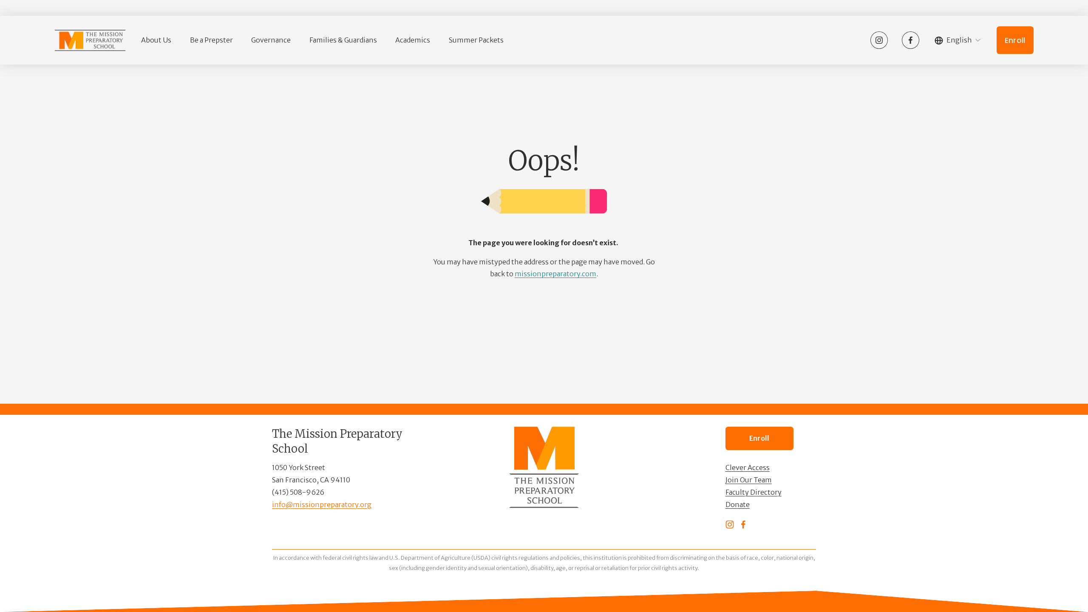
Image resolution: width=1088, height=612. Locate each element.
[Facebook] (910, 40)
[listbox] (958, 40)
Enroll (1015, 40)
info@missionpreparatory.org (321, 504)
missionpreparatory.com (555, 273)
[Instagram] (879, 40)
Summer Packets (476, 40)
